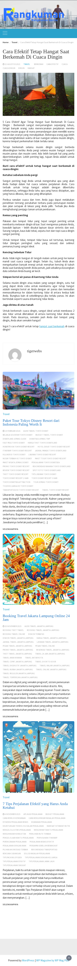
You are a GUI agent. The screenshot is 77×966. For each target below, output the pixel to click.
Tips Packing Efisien (12, 857)
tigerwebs (34, 351)
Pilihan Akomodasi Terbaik (15, 849)
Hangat (31, 68)
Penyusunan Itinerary (47, 838)
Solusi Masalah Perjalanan (37, 853)
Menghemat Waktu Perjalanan (48, 830)
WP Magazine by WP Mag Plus (52, 960)
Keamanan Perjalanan (41, 822)
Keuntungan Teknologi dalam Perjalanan (23, 826)
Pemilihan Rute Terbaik (40, 834)
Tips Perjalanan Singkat (14, 865)
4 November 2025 (12, 814)
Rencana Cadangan (12, 853)
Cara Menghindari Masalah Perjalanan (47, 818)
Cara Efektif (52, 64)
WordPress (28, 960)
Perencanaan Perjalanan (15, 841)
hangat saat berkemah (52, 326)
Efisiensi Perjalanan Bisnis (15, 822)
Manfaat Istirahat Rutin (58, 826)
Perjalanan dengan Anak (14, 845)
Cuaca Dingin (9, 68)
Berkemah (38, 64)
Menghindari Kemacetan (14, 834)
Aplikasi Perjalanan (32, 814)
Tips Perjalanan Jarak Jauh (41, 861)
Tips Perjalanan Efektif (14, 861)
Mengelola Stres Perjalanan (17, 830)
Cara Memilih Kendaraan (14, 818)
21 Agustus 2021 (12, 64)
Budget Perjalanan (54, 814)
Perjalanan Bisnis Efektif (42, 841)
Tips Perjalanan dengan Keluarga (41, 857)
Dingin (21, 68)
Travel (26, 64)
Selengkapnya (10, 904)
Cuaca (65, 64)
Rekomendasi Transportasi (44, 849)
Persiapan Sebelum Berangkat (43, 845)
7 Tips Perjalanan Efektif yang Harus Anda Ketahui (35, 806)
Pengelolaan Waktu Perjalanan (18, 838)
